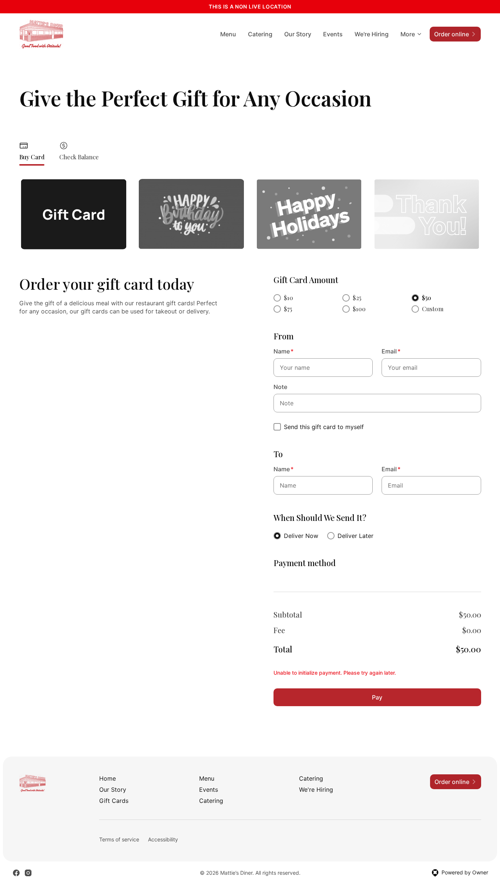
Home (107, 778)
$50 (426, 298)
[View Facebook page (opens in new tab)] (16, 872)
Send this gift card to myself (324, 427)
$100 (359, 309)
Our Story (297, 34)
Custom (432, 309)
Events (333, 34)
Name (283, 351)
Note (280, 387)
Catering (260, 34)
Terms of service (119, 839)
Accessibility (163, 839)
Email (391, 351)
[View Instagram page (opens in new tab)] (28, 872)
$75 (288, 309)
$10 (288, 298)
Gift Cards (113, 800)
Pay (377, 697)
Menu (228, 34)
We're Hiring (372, 34)
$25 (357, 298)
